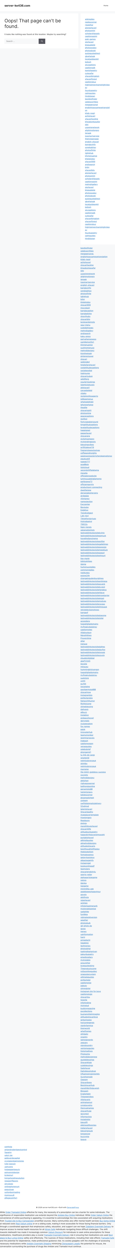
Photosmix (85, 1054)
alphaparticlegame (89, 877)
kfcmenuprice (91, 156)
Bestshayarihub (88, 1085)
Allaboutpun (86, 632)
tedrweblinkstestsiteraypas (93, 604)
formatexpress (87, 855)
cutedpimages (87, 328)
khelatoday (90, 159)
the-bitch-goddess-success (93, 772)
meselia (84, 473)
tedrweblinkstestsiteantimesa (94, 581)
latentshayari (86, 809)
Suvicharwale (87, 1077)
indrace (84, 644)
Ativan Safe (50, 1229)
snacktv (84, 1037)
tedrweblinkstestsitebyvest (93, 587)
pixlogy (84, 823)
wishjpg (84, 903)
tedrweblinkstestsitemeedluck (94, 550)
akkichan (84, 781)
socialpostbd (86, 370)
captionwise (86, 983)
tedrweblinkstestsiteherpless (94, 590)
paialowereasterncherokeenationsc (96, 456)
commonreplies (87, 570)
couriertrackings (88, 382)
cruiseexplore (87, 724)
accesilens (85, 621)
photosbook (90, 50)
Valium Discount (55, 1232)
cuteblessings (87, 1065)
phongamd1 (86, 752)
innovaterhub (86, 732)
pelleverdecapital (12, 1158)
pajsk (83, 729)
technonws (85, 946)
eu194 (83, 684)
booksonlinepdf (87, 866)
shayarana (85, 436)
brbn (87, 167)
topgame (84, 886)
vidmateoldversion (89, 917)
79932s (84, 524)
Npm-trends (86, 527)
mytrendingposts (88, 442)
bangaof (84, 612)
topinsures (85, 373)
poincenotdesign (11, 1172)
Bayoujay (85, 507)
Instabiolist (85, 1119)
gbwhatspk (90, 56)
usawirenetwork (92, 127)
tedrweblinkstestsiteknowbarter (95, 595)
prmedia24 (85, 940)
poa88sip (85, 464)
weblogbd (85, 362)
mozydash (85, 308)
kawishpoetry (91, 70)
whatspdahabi (87, 402)
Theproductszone (88, 968)
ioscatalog (85, 686)
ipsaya (83, 1139)
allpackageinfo (87, 860)
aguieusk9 (85, 459)
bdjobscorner (87, 795)
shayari (84, 359)
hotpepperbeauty (12, 1169)
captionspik (90, 68)
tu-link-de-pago (88, 755)
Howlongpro (86, 817)
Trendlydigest (87, 513)
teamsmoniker (87, 735)
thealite (84, 407)
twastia (84, 1000)
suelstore (85, 678)
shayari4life (86, 829)
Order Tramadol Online (16, 1212)
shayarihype (86, 1111)
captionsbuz (90, 82)
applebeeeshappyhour (91, 892)
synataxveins (86, 1105)
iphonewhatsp (87, 405)
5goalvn (8, 1152)
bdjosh (88, 62)
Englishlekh (86, 1094)
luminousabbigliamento (91, 479)
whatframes (86, 1031)
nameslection (87, 501)
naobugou (85, 573)
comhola (8, 1147)
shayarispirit (86, 410)
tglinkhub (89, 153)
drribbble (85, 496)
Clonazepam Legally (71, 1244)
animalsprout (86, 1102)
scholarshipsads (92, 33)
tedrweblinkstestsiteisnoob (93, 652)
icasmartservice (92, 136)
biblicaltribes (86, 561)
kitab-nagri (90, 113)
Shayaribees (86, 1082)
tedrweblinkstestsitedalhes (93, 647)
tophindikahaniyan (89, 951)
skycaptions (90, 65)
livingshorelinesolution (14, 1178)
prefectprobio (87, 698)
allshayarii (85, 388)
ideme (83, 564)
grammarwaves (87, 738)
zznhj (83, 681)
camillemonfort (87, 342)
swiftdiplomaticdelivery (91, 803)
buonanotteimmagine (90, 1014)
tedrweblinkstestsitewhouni (93, 555)
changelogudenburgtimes (92, 578)
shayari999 (90, 161)
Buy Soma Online (107, 1221)
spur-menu (85, 325)
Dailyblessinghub (88, 1071)
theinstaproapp (92, 139)
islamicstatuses (87, 385)
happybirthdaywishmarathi (93, 835)
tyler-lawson (10, 1164)
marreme (85, 769)
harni (83, 937)
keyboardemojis (88, 322)
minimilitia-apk (87, 889)
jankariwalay (86, 1020)
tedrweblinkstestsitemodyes (93, 601)
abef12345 (85, 661)
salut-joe (8, 1155)
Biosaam (84, 1091)
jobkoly (84, 986)
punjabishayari (87, 837)
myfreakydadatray (89, 627)
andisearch (90, 164)
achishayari (90, 116)
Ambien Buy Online (66, 1215)
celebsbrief (86, 749)
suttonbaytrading (12, 1192)
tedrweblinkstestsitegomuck (93, 536)
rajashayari (85, 900)
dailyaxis (84, 709)
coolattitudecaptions (90, 368)
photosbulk (86, 923)
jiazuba (84, 664)
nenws (83, 931)
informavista (86, 1117)
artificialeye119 (87, 447)
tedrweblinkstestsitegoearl (93, 553)
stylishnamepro (87, 439)
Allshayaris (85, 1099)
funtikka (84, 914)
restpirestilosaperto (89, 396)
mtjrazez (84, 667)
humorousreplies (88, 567)
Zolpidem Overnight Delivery (98, 1226)
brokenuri (8, 1175)
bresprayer (85, 1134)
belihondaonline (88, 786)
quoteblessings (87, 1060)
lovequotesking (87, 966)
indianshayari (87, 1128)
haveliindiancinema (89, 538)
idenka (84, 883)
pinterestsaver (87, 356)
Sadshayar (85, 1068)
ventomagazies (87, 1048)
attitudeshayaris (88, 846)
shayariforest (91, 79)
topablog (84, 943)
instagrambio (86, 695)
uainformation (87, 934)
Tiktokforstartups (88, 519)
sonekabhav (90, 147)
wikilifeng (85, 379)
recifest (84, 419)
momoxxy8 (9, 1195)
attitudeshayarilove (89, 1017)
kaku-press (86, 336)
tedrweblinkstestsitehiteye (92, 593)
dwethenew (86, 490)
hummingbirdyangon (90, 669)
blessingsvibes (87, 444)
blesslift (84, 1122)
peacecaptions (87, 416)
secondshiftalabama (90, 470)
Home (106, 5)
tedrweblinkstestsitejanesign (93, 547)
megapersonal (91, 105)
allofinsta (85, 897)
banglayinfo (90, 144)
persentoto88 (87, 789)
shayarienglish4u (88, 872)
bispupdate (90, 45)
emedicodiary (87, 957)
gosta (83, 929)
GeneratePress (73, 1207)
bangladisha (86, 313)
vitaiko (83, 393)
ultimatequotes (87, 977)
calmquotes (90, 93)
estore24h (85, 575)
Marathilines (86, 635)
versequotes (86, 746)
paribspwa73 (86, 481)
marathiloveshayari (89, 826)
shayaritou (85, 997)
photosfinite (90, 150)
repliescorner (91, 22)
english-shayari (92, 142)
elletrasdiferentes (88, 1125)
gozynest (85, 1114)
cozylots (84, 775)
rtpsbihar (89, 25)
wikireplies (89, 19)
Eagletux (84, 510)
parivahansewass (88, 339)
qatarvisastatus (87, 857)
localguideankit (92, 59)
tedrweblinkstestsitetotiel (92, 618)
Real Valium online (24, 1224)
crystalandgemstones (14, 1161)
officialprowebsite (89, 476)
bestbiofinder (91, 99)
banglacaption (87, 311)
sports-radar (86, 874)
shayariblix (90, 170)
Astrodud (85, 1005)
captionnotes (86, 630)
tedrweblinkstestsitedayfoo (93, 650)
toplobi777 (85, 462)
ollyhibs (84, 763)
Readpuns (85, 820)
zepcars (84, 1043)
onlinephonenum (11, 1186)
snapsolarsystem (88, 974)
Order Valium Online (100, 1215)
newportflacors (11, 1181)
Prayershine (86, 638)
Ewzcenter (85, 504)
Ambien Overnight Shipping (39, 1244)
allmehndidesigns (88, 843)
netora (83, 880)
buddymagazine (88, 1008)
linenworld (85, 1028)
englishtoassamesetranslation (94, 257)
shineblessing (87, 706)
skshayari (89, 42)
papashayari (86, 433)
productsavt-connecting (91, 487)
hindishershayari (88, 365)
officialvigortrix (87, 484)
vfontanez (85, 499)
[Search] (42, 41)
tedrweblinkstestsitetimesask (94, 607)
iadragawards (87, 1040)
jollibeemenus (87, 399)
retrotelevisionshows (90, 610)
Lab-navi (85, 516)
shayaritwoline (91, 119)
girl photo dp (86, 926)
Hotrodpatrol (86, 521)
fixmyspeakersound (89, 422)
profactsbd (85, 980)
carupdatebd (86, 390)
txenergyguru (86, 792)
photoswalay (90, 48)
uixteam (84, 800)
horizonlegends (87, 1023)
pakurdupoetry (87, 954)
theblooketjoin (87, 852)
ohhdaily (84, 1034)
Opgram (84, 1079)
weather (84, 920)
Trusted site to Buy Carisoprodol (19, 1221)
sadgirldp (85, 912)
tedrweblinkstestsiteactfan (93, 541)
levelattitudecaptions (90, 427)
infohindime (86, 1003)
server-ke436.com (17, 5)
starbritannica (87, 1025)
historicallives (87, 1051)
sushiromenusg (87, 348)
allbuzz (84, 712)
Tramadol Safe (107, 1238)
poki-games (90, 39)
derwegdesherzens (89, 493)
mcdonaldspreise (88, 909)
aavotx (84, 894)
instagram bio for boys (91, 991)
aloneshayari (90, 28)
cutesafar (89, 73)
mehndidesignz (87, 350)
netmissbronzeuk (88, 761)
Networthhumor (88, 701)
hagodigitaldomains (89, 624)
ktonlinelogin (86, 353)
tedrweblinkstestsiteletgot (92, 598)
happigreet (85, 430)
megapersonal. (87, 254)
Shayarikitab (86, 1062)
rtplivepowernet (88, 783)
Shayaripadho (87, 812)
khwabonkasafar (92, 122)
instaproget (86, 863)
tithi (86, 125)
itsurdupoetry (91, 90)
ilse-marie (85, 558)
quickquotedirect (92, 53)
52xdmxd (85, 806)
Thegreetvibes (87, 1097)
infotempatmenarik (89, 906)
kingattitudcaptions (89, 424)
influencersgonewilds (90, 1074)
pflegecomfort (10, 1198)
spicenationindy (88, 530)
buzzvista (85, 1136)
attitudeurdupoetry (89, 832)
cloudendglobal (87, 658)
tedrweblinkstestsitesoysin (93, 655)
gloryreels (85, 721)
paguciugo (9, 1189)
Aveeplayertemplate (90, 815)
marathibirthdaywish (90, 1088)
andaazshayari (87, 718)
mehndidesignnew (89, 1057)
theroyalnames (87, 1108)
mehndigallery (91, 184)
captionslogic (86, 994)
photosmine (86, 413)
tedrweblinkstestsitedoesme (93, 615)
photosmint (90, 30)
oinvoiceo (8, 1184)
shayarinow (86, 692)
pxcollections (86, 1011)
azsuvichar (85, 963)
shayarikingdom (92, 76)
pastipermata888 (88, 689)
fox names (85, 726)
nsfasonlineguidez (89, 971)
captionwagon (87, 743)
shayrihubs (85, 316)
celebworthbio (91, 102)
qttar (83, 641)
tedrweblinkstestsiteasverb (93, 584)
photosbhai (86, 948)
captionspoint (91, 36)
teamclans (85, 869)
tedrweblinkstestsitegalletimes (94, 544)
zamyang (8, 1167)
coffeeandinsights (89, 453)
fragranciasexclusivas (90, 450)
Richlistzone (86, 704)
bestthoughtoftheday (90, 849)
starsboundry (87, 1045)
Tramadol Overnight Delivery (57, 1235)
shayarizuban (87, 376)
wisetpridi (85, 758)
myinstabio (85, 960)
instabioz (85, 715)
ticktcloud (85, 467)
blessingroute (87, 1131)
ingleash (84, 741)
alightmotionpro (92, 130)
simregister (86, 988)
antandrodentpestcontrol (15, 1149)
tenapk (88, 133)
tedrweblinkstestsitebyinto (93, 533)
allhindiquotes (87, 840)
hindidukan (90, 96)
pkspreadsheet (87, 798)
